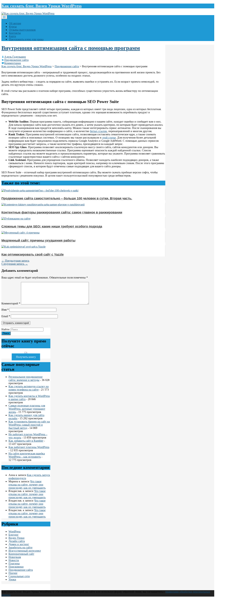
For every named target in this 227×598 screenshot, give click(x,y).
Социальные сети (19, 576)
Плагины (14, 563)
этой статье (109, 137)
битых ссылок (98, 131)
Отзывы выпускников (22, 29)
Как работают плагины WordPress (29, 447)
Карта (12, 36)
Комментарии (12, 63)
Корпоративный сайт (21, 553)
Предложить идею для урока (26, 39)
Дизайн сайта (17, 541)
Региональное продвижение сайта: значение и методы (26, 378)
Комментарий (10, 303)
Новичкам (15, 557)
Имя (5, 309)
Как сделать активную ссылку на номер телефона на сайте (29, 388)
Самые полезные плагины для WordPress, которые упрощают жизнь (27, 408)
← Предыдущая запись (15, 260)
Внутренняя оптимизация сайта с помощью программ (70, 48)
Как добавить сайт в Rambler (26, 440)
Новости (14, 560)
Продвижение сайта (16, 59)
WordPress (15, 531)
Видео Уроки (16, 537)
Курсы (13, 26)
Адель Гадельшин (15, 56)
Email (5, 316)
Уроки (12, 579)
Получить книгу (26, 356)
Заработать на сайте (20, 547)
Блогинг (14, 534)
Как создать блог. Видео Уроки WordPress (41, 6)
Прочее (13, 573)
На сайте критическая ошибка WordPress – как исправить (27, 455)
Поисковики (16, 566)
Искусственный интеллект (25, 550)
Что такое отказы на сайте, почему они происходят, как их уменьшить (27, 484)
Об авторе (15, 23)
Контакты (15, 32)
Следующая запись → (14, 263)
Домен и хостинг (19, 544)
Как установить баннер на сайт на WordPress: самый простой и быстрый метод (29, 424)
